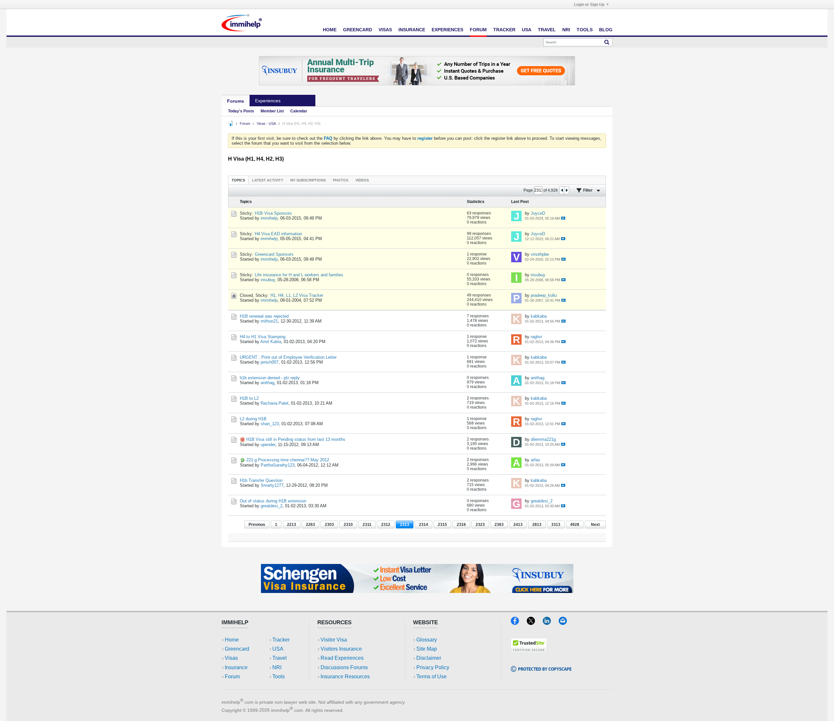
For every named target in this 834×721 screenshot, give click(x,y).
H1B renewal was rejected (264, 316)
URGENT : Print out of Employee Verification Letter (288, 357)
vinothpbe (540, 254)
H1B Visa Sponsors (273, 213)
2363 (499, 524)
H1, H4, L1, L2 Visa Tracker (296, 295)
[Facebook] (519, 622)
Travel (547, 29)
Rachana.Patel (274, 403)
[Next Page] (566, 190)
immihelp (269, 218)
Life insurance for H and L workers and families (299, 274)
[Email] (566, 622)
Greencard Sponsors (274, 254)
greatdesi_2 (271, 505)
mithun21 (269, 321)
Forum (478, 29)
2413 (518, 524)
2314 (423, 524)
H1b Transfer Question (261, 480)
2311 (367, 524)
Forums (235, 101)
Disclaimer (428, 658)
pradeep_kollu (544, 295)
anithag (267, 382)
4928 (574, 524)
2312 (385, 524)
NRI (566, 29)
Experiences (447, 29)
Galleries (301, 100)
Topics (238, 180)
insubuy (268, 279)
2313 (404, 524)
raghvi (536, 336)
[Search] (606, 42)
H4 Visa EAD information (278, 233)
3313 (555, 524)
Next (595, 524)
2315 (442, 524)
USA (526, 29)
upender (268, 444)
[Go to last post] (563, 218)
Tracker (504, 29)
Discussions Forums (344, 667)
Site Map (426, 649)
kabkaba (539, 316)
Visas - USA (266, 123)
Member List (272, 111)
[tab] (238, 180)
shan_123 (270, 423)
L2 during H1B (253, 418)
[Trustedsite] (529, 650)
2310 (348, 524)
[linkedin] (551, 622)
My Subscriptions (308, 180)
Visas (385, 29)
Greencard (357, 29)
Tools (585, 29)
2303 (329, 524)
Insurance (411, 29)
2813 (536, 524)
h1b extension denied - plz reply (270, 377)
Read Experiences (342, 658)
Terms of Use (431, 676)
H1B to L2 (249, 398)
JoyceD (538, 213)
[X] (535, 622)
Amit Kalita (270, 341)
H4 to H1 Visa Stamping (262, 336)
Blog (605, 29)
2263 (310, 524)
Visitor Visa (334, 639)
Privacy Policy (432, 667)
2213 (291, 524)
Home (330, 29)
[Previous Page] (562, 190)
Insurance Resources (345, 676)
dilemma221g (543, 439)
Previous (257, 524)
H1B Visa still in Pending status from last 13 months (295, 439)
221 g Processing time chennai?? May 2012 (287, 459)
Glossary (426, 639)
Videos (362, 180)
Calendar (298, 111)
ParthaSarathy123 (278, 465)
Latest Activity (267, 180)
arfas (535, 459)
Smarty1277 (272, 485)
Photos (340, 180)
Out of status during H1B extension (273, 500)
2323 (480, 524)
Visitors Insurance (341, 649)
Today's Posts (241, 111)
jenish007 (270, 362)
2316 (461, 524)
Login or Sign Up (589, 4)
